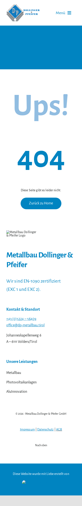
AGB (59, 429)
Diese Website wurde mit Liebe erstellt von (41, 474)
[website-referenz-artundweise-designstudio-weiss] (41, 482)
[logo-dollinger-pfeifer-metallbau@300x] (23, 6)
